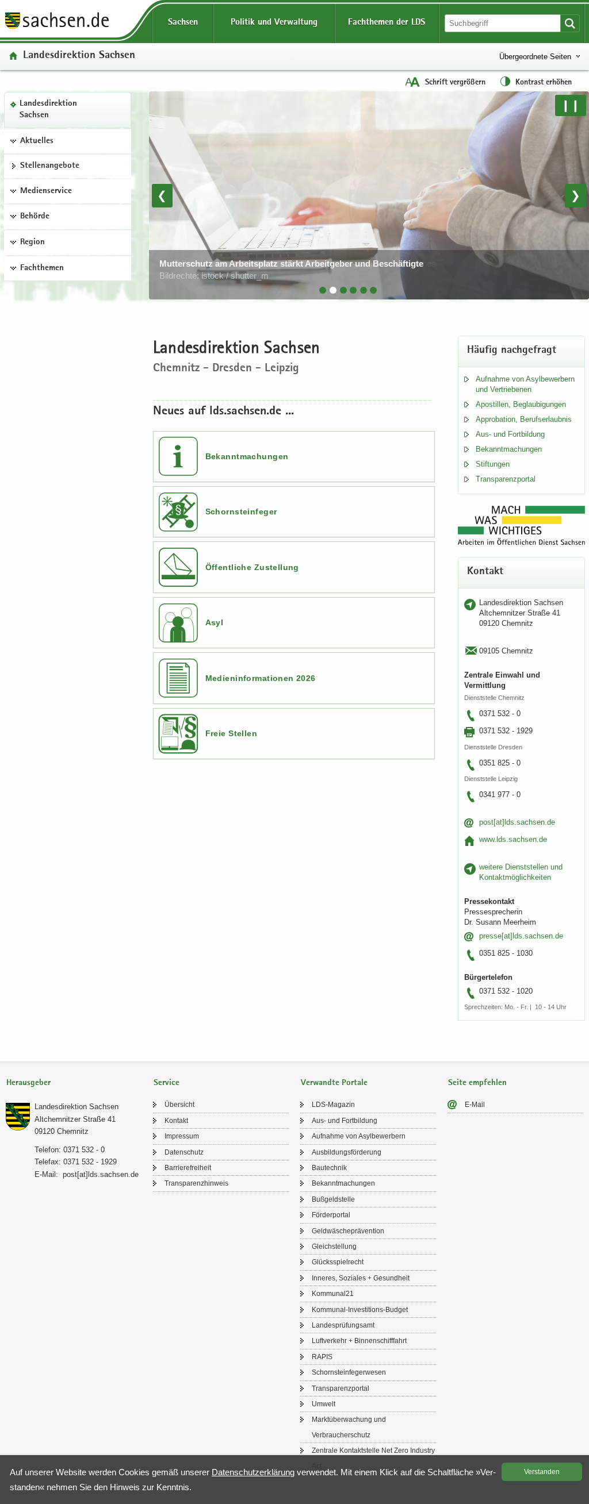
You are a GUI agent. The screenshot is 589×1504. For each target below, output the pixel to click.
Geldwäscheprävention (348, 1231)
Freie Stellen (231, 733)
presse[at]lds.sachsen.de (521, 936)
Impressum (182, 1136)
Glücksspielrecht (338, 1262)
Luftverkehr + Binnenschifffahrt (359, 1341)
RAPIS (322, 1357)
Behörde (34, 216)
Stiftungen (493, 464)
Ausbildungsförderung (346, 1152)
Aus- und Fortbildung (510, 434)
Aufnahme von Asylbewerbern (359, 1136)
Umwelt (323, 1404)
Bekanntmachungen (247, 456)
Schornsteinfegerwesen (349, 1372)
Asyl (214, 622)
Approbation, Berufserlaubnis (524, 419)
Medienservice (46, 191)
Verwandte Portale (334, 1083)
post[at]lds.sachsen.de (517, 822)
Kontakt (176, 1121)
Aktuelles (36, 141)
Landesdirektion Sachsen (48, 110)
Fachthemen (42, 268)
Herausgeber (28, 1083)
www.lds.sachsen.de (513, 839)
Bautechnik (329, 1168)
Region (32, 242)
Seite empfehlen (477, 1083)
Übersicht (179, 1105)
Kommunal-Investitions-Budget (360, 1310)
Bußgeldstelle (333, 1199)
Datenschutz (184, 1152)
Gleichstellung (334, 1247)
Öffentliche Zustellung (252, 567)
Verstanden (542, 1472)
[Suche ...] (570, 23)
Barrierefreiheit (188, 1168)
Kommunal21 (333, 1294)
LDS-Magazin (333, 1105)
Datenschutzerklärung (253, 1472)
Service (166, 1083)
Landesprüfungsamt (343, 1325)
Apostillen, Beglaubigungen (521, 404)
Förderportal (331, 1215)
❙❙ (570, 105)
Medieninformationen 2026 (260, 678)
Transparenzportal (506, 479)
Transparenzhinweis (196, 1183)
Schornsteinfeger (241, 511)
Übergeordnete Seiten (535, 56)
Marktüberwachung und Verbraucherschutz (349, 1426)
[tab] (322, 290)
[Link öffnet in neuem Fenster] (57, 28)
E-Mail (475, 1105)
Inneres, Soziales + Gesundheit (361, 1278)
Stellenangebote (49, 166)
